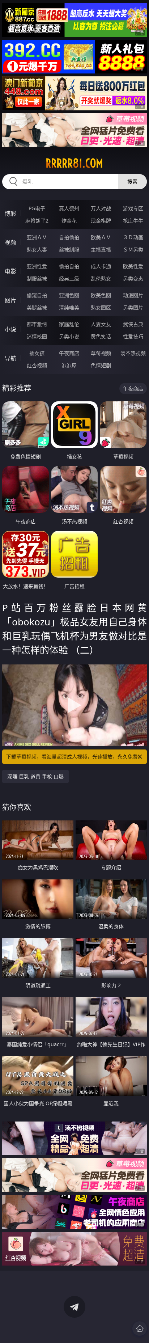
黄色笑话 (101, 336)
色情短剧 (101, 365)
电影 (10, 271)
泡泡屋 (69, 365)
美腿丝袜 (37, 307)
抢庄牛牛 (133, 220)
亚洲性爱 (37, 266)
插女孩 (36, 353)
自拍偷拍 (69, 237)
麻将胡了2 (36, 220)
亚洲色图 (69, 295)
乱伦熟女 (101, 278)
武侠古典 (133, 324)
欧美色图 (101, 295)
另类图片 (133, 307)
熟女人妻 (37, 249)
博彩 (10, 214)
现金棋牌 (101, 220)
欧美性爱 (133, 266)
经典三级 (69, 278)
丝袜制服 (69, 249)
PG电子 (37, 208)
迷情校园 (37, 336)
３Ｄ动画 (133, 237)
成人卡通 (101, 266)
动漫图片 (133, 295)
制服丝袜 (37, 278)
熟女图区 (101, 307)
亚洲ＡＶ (37, 237)
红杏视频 (37, 365)
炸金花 (69, 220)
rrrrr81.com (74, 163)
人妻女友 (101, 324)
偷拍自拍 (69, 266)
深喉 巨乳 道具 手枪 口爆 (35, 776)
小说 (10, 329)
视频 (10, 242)
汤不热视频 (133, 353)
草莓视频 (101, 353)
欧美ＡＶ (101, 237)
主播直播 (101, 249)
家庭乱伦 (69, 324)
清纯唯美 (69, 307)
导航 (10, 358)
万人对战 (101, 208)
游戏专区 (133, 208)
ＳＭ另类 (133, 249)
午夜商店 (69, 353)
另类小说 (69, 336)
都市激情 (37, 324)
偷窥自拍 (37, 295)
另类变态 (133, 278)
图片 (10, 300)
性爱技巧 (133, 336)
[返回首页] (139, 1328)
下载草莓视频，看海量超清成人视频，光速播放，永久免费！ (74, 756)
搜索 (132, 181)
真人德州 (69, 208)
